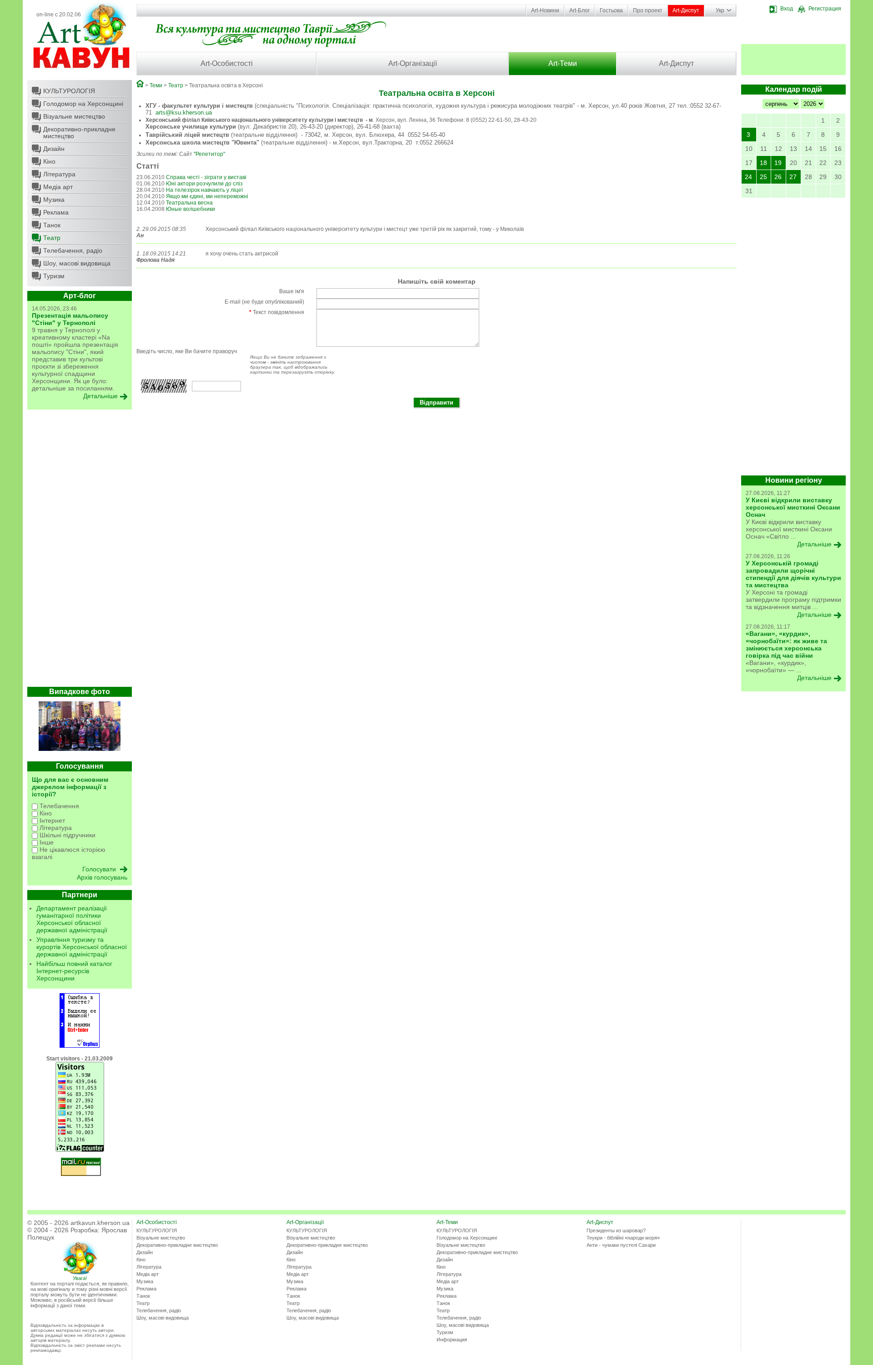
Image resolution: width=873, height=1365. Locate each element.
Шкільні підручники (66, 835)
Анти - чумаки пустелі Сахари (621, 1245)
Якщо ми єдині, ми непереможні (207, 196)
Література (59, 174)
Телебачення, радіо (72, 250)
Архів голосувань (102, 877)
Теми (156, 85)
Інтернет (51, 820)
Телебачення (58, 806)
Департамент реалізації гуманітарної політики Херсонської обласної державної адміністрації (71, 919)
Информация (451, 1339)
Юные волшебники (190, 209)
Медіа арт (58, 186)
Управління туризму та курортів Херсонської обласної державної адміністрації (81, 947)
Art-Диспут (685, 10)
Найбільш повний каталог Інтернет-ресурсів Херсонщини (74, 971)
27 (793, 176)
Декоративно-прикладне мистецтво (79, 132)
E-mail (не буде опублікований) (264, 302)
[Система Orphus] (80, 1046)
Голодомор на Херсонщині (83, 103)
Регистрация (824, 8)
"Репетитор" (209, 154)
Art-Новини (545, 10)
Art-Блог (579, 10)
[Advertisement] (79, 550)
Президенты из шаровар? (616, 1230)
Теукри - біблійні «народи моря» (623, 1237)
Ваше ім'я (291, 291)
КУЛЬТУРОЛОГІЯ (69, 91)
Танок (51, 225)
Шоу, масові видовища (76, 263)
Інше (46, 842)
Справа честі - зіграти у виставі (206, 177)
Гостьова (611, 10)
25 (763, 176)
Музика (54, 199)
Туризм (54, 276)
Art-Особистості (227, 63)
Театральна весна (189, 203)
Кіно (49, 161)
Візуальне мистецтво (74, 116)
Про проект (647, 10)
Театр (51, 237)
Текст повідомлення (276, 312)
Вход (786, 8)
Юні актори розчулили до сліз (204, 183)
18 (763, 162)
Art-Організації (412, 63)
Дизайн (54, 148)
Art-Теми (562, 63)
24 (748, 176)
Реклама (56, 212)
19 (778, 162)
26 (778, 176)
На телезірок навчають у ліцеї (204, 190)
